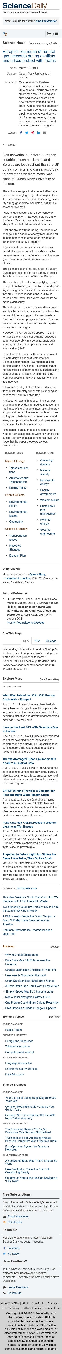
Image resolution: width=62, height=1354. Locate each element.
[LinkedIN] (39, 133)
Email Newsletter (18, 1216)
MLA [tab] (26, 641)
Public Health (13, 1030)
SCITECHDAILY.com (27, 888)
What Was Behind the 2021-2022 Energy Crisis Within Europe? (29, 697)
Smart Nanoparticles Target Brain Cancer (30, 981)
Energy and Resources (19, 1041)
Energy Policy (17, 488)
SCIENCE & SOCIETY (13, 1024)
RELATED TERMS (45, 452)
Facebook (14, 1248)
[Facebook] (21, 133)
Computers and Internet (19, 1052)
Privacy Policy (10, 1308)
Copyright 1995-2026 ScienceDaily (27, 1313)
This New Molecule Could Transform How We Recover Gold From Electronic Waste (30, 899)
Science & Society (16, 529)
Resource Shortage (15, 547)
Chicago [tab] (51, 641)
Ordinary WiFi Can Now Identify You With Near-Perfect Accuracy (30, 1116)
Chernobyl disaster (46, 462)
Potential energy (45, 521)
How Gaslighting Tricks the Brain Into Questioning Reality (27, 1170)
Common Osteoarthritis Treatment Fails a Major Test (27, 932)
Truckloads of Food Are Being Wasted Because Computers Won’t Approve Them (31, 1139)
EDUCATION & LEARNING (15, 1057)
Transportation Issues (18, 537)
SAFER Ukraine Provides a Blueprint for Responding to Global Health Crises (29, 793)
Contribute (38, 1303)
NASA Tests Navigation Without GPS (27, 997)
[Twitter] (27, 133)
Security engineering (47, 531)
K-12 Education (14, 1074)
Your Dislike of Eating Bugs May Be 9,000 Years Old (30, 1099)
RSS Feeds (15, 1222)
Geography (16, 521)
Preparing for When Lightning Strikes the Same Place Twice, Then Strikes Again (29, 856)
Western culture (49, 500)
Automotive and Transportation (18, 480)
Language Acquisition (18, 1063)
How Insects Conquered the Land (25, 975)
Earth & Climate (14, 495)
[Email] (44, 133)
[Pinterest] (33, 133)
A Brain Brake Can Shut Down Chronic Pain (32, 986)
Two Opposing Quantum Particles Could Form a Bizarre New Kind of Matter (31, 909)
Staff (25, 1303)
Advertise (53, 1303)
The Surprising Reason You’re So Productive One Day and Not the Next (28, 1130)
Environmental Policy (18, 504)
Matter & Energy (15, 461)
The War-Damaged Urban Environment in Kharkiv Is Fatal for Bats (29, 761)
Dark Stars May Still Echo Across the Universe (27, 962)
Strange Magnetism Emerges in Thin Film (30, 970)
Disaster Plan (17, 555)
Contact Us (14, 1293)
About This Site (9, 1303)
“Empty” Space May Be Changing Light (29, 991)
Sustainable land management (48, 510)
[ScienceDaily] (25, 6)
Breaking (8, 946)
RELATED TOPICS (14, 452)
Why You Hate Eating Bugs (21, 955)
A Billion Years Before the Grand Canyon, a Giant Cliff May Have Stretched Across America (29, 920)
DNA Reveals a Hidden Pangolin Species (30, 1008)
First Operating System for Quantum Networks (27, 1147)
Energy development (48, 492)
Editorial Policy (32, 1308)
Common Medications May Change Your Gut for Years (30, 1108)
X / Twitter (14, 1253)
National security (45, 472)
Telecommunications (19, 470)
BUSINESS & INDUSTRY (15, 1035)
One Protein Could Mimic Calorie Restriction (32, 1002)
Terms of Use (52, 1308)
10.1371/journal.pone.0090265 (25, 622)
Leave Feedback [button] (18, 1287)
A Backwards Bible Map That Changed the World (31, 1162)
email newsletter (46, 21)
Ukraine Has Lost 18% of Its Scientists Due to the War (30, 729)
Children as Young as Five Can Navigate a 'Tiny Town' (31, 1179)
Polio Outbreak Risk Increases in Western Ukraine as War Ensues (30, 824)
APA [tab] (37, 641)
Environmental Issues (18, 514)
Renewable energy (47, 482)
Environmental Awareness (21, 1069)
